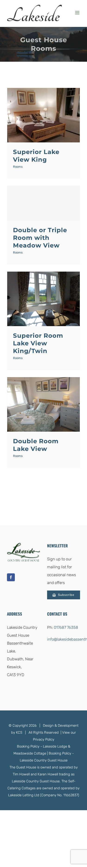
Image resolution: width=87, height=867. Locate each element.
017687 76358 (66, 627)
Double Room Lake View (35, 445)
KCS (19, 732)
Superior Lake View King (36, 155)
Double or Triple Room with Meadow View (40, 237)
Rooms (18, 166)
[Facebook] (11, 577)
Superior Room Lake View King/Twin (38, 343)
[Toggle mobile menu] (77, 12)
